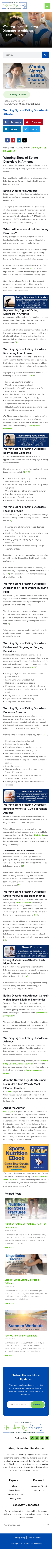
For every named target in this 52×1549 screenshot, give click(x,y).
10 (36, 667)
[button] (13, 122)
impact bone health (23, 902)
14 (19, 844)
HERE (10, 1091)
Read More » (9, 1248)
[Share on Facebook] (7, 140)
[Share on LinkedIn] (19, 140)
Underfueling (39, 835)
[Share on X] (24, 140)
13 (46, 735)
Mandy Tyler (8, 1111)
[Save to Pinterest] (13, 140)
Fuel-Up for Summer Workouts (21, 1335)
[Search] (45, 55)
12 (37, 728)
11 (4, 725)
